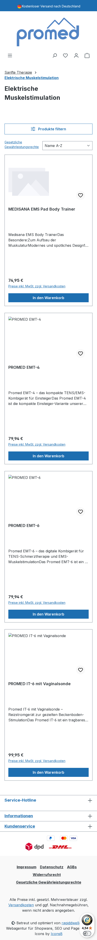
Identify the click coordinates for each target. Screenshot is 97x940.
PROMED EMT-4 (24, 367)
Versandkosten (21, 905)
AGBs (72, 867)
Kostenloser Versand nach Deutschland (51, 6)
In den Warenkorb (48, 298)
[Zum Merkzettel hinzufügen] (80, 195)
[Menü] (10, 55)
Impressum (26, 867)
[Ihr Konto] (76, 55)
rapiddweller (72, 923)
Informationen (19, 815)
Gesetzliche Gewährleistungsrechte (22, 144)
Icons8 (56, 933)
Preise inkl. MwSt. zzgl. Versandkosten (36, 286)
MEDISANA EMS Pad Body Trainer (41, 209)
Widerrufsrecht (47, 874)
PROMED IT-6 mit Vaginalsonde (39, 683)
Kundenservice (20, 826)
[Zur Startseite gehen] (48, 32)
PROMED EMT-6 (23, 525)
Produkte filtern (51, 129)
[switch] (87, 933)
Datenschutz (51, 867)
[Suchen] (54, 55)
